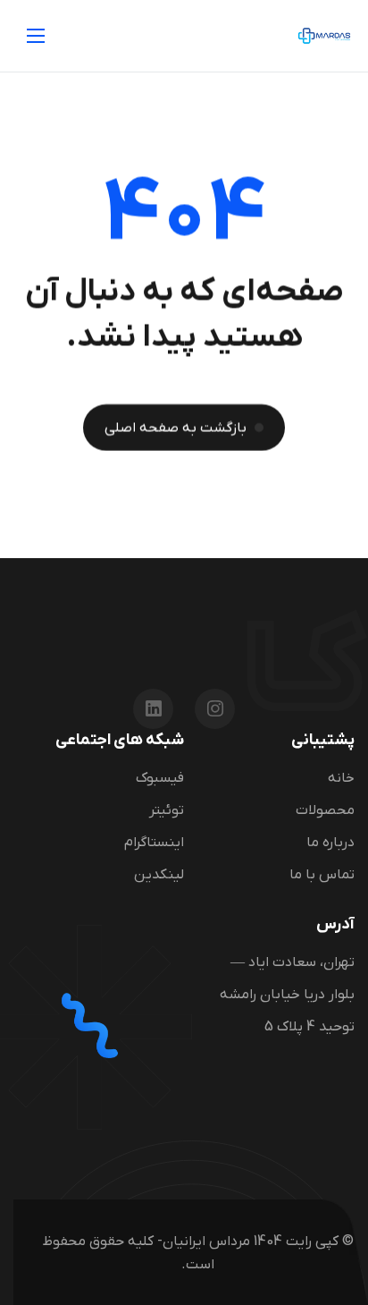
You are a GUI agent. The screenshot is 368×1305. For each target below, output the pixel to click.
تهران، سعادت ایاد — (292, 963)
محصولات (325, 810)
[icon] (215, 709)
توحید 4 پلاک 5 (309, 1028)
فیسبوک (160, 778)
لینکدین (159, 875)
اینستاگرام (154, 843)
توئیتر (166, 810)
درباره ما (330, 843)
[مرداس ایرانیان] (324, 35)
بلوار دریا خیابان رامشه (287, 995)
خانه (341, 778)
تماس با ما (322, 875)
